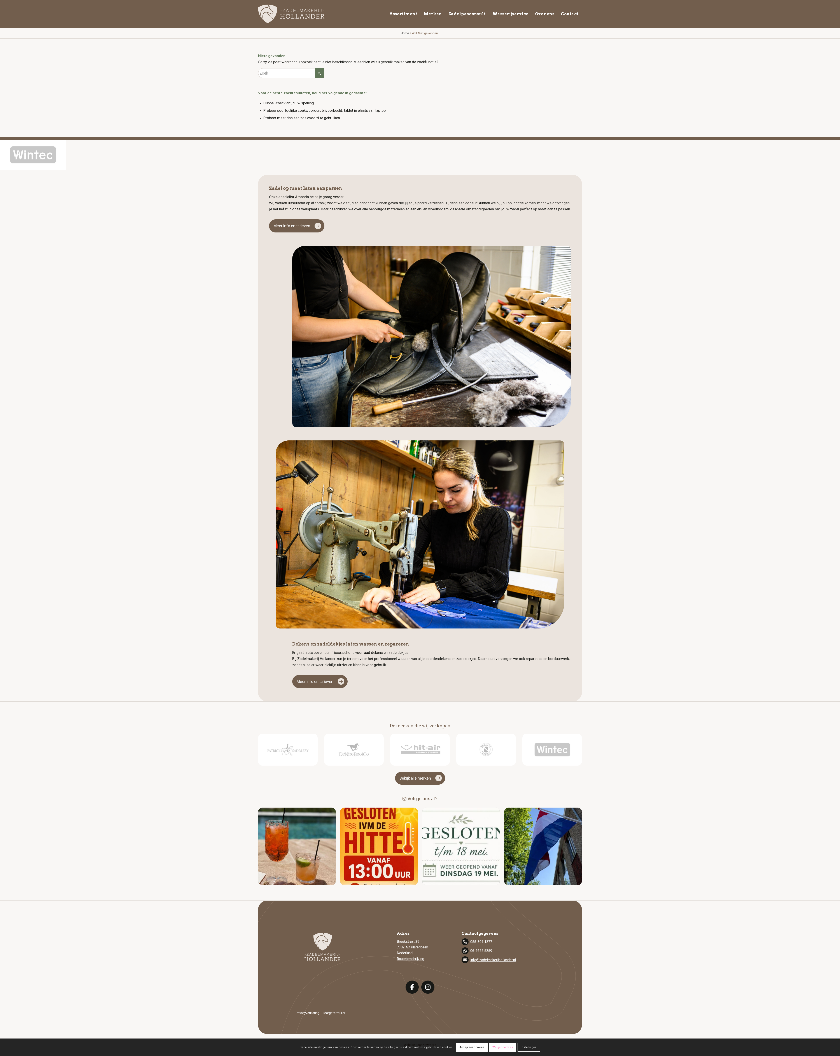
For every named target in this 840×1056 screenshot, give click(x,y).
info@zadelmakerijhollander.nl (493, 960)
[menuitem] (403, 14)
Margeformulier (334, 1013)
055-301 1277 (481, 942)
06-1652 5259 (481, 951)
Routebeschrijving (410, 959)
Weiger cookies (502, 1047)
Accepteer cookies (471, 1047)
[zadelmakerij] (291, 14)
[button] (297, 846)
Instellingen (529, 1047)
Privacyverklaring (307, 1013)
